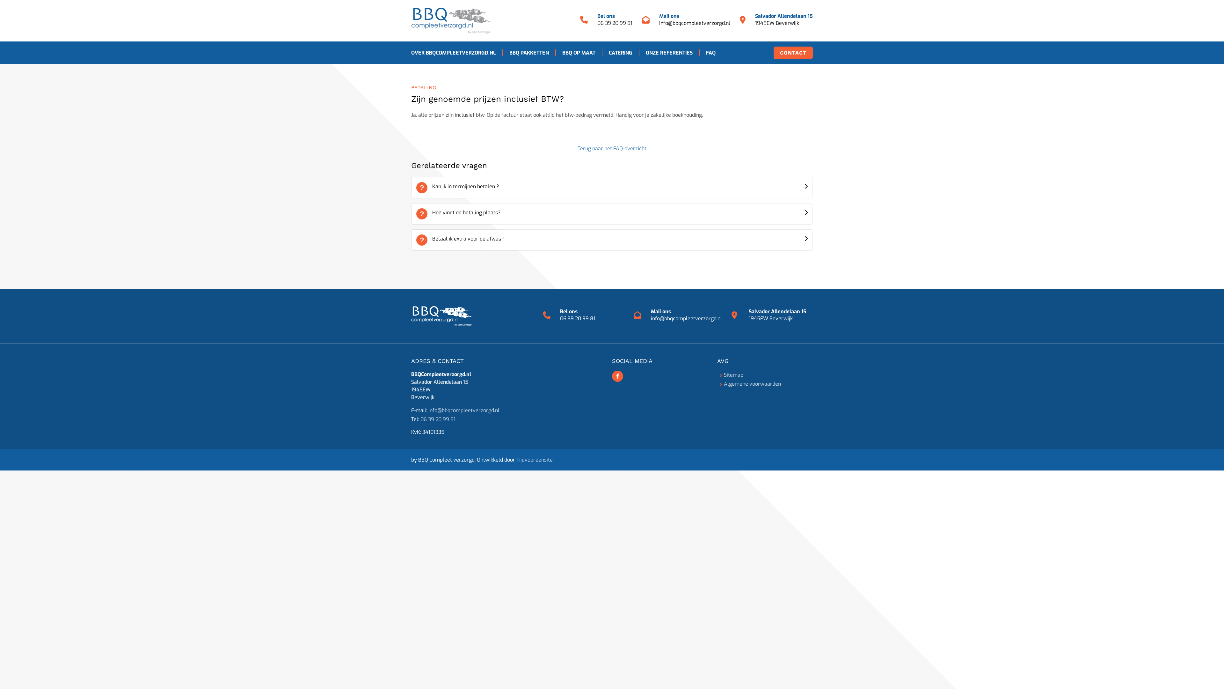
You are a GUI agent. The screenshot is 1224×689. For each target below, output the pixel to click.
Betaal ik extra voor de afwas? (468, 238)
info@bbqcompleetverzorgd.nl (694, 23)
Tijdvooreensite (534, 459)
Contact (793, 53)
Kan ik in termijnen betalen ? (465, 186)
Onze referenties (669, 52)
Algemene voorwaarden (752, 384)
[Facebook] (617, 376)
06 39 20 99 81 (614, 23)
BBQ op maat (578, 52)
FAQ (711, 52)
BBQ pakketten (529, 52)
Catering (620, 52)
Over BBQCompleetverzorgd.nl (453, 52)
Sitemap (733, 375)
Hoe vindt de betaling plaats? (466, 212)
